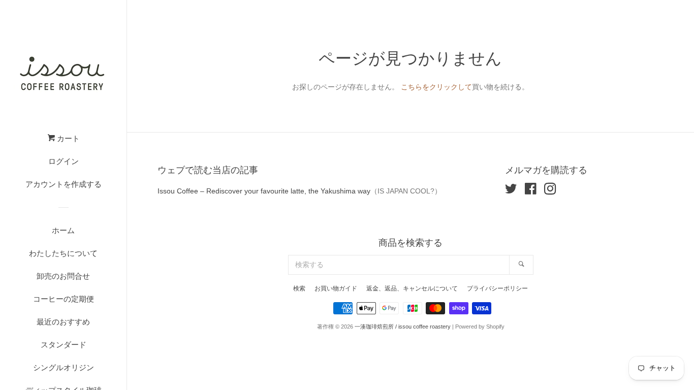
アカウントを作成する (63, 184)
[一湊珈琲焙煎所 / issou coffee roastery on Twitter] (511, 191)
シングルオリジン (63, 367)
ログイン (63, 161)
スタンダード (63, 344)
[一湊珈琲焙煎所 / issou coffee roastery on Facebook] (530, 191)
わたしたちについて (63, 253)
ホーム (63, 230)
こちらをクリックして (436, 87)
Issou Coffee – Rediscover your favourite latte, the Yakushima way (263, 191)
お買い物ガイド (335, 288)
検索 (299, 288)
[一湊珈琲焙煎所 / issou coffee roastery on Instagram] (550, 191)
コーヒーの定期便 (63, 299)
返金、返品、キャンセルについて (412, 288)
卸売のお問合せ (63, 276)
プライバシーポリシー (497, 288)
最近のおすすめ (63, 321)
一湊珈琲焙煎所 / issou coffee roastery (403, 326)
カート (67, 138)
